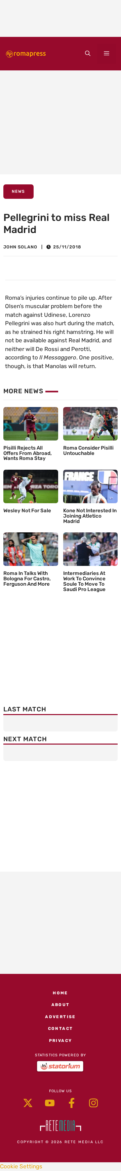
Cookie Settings (21, 1166)
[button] (87, 54)
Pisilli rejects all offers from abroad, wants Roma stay (27, 453)
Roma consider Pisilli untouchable (88, 450)
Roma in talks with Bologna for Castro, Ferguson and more (27, 578)
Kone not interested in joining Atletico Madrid (90, 516)
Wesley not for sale (27, 511)
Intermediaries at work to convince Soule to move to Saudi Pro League (84, 581)
